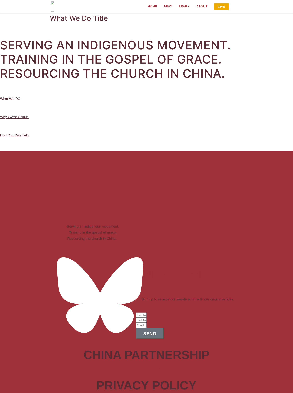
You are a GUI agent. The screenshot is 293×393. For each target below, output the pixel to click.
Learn (184, 6)
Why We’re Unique (14, 117)
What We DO (10, 99)
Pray (168, 6)
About (201, 6)
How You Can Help (14, 135)
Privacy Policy (146, 385)
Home (152, 6)
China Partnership (146, 354)
